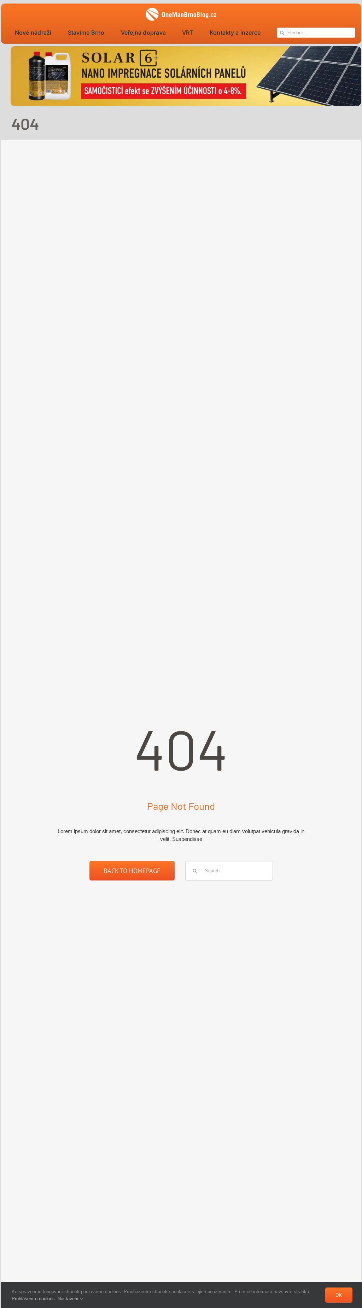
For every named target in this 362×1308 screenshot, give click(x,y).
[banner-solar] (186, 49)
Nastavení (69, 1298)
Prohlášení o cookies (33, 1298)
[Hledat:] (229, 870)
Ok (338, 1295)
